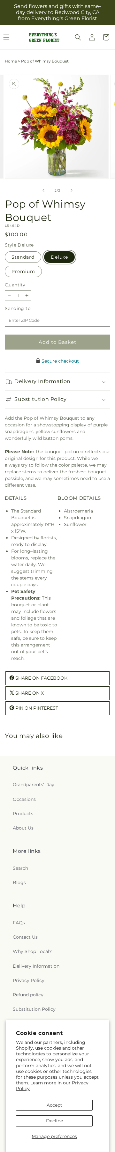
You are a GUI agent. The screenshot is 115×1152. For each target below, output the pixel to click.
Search (20, 868)
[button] (78, 37)
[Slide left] (43, 190)
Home (11, 61)
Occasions (24, 799)
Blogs (19, 882)
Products (23, 813)
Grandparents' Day (33, 784)
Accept (54, 1105)
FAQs (19, 923)
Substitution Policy (34, 1009)
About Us (23, 828)
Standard (23, 257)
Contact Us (25, 937)
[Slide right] (72, 190)
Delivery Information (36, 966)
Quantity (15, 285)
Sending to (27, 308)
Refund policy (28, 995)
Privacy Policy (28, 980)
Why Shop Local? (32, 951)
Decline (54, 1121)
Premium (23, 271)
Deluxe (59, 257)
